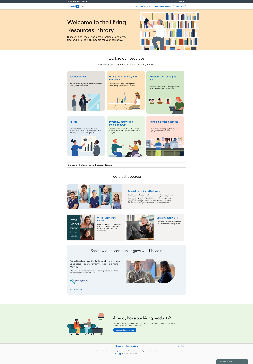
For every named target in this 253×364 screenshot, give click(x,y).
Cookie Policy (104, 351)
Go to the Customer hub (125, 330)
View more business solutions (126, 346)
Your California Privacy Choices (128, 351)
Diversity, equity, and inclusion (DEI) (121, 123)
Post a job (181, 1)
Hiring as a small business (163, 121)
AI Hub (73, 121)
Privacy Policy (114, 351)
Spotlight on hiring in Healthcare (144, 191)
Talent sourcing (78, 76)
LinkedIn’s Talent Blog (167, 218)
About (97, 351)
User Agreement (144, 351)
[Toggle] (244, 361)
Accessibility (154, 351)
